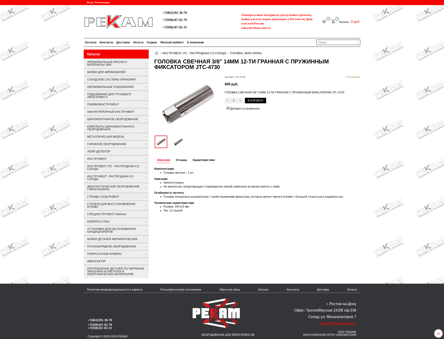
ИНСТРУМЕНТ (97, 159)
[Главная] (156, 53)
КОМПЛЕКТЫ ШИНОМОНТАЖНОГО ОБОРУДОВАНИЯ (110, 128)
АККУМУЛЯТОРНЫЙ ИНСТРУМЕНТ (110, 111)
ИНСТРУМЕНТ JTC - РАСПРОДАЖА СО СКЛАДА (194, 53)
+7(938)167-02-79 (175, 20)
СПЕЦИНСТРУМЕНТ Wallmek (106, 214)
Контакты (107, 42)
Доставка (123, 42)
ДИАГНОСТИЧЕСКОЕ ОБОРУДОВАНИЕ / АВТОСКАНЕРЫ (113, 188)
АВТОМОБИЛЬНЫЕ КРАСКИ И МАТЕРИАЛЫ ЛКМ (107, 63)
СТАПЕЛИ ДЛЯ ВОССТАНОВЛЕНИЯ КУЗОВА (111, 205)
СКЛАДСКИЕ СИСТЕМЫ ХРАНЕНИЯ (111, 79)
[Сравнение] (324, 21)
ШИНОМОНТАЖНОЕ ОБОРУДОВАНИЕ (112, 119)
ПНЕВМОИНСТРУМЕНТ (103, 104)
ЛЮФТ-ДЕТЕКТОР (98, 151)
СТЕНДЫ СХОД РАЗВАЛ (103, 196)
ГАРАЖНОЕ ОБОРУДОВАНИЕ (106, 144)
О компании (195, 42)
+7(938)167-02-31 (175, 27)
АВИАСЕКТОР (96, 261)
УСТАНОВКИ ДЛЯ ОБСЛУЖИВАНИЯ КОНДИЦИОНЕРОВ (111, 230)
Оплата (138, 42)
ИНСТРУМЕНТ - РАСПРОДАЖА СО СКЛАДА (110, 178)
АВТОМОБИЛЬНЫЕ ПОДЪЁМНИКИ (110, 87)
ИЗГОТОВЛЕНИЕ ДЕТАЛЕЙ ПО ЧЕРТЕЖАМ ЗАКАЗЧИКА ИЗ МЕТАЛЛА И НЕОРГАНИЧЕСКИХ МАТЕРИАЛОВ (115, 271)
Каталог (91, 42)
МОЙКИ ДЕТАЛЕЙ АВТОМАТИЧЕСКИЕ (112, 239)
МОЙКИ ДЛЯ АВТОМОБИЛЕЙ (106, 72)
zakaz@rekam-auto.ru (256, 28)
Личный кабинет (172, 42)
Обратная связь (229, 289)
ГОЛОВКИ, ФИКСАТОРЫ (246, 53)
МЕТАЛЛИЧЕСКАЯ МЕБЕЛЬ (105, 136)
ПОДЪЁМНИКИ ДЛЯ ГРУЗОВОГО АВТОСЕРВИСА (109, 96)
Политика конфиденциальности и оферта (114, 289)
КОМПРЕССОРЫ (98, 221)
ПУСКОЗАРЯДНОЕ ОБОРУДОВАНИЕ (111, 246)
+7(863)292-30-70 (175, 13)
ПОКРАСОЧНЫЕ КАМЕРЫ (104, 254)
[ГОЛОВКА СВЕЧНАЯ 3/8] (186, 104)
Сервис (152, 42)
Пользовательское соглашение (180, 289)
